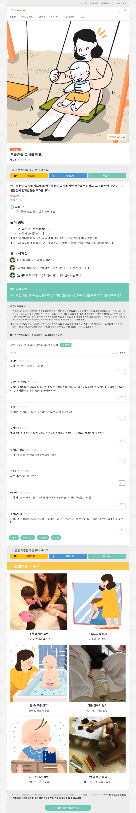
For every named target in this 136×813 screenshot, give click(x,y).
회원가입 (94, 3)
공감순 (115, 352)
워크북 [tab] (42, 17)
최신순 (123, 352)
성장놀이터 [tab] (27, 17)
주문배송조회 (107, 3)
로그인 (84, 3)
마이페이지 (122, 3)
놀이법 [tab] (84, 17)
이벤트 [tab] (54, 17)
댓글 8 (13, 159)
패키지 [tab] (12, 17)
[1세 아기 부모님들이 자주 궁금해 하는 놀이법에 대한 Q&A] (36, 334)
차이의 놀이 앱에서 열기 (68, 808)
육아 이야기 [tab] (69, 17)
